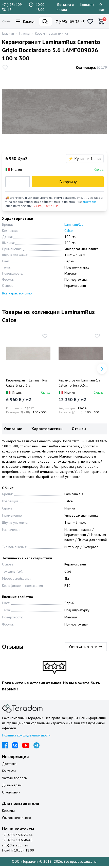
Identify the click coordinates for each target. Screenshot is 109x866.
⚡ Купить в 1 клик (84, 158)
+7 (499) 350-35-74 (17, 835)
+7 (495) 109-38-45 (69, 21)
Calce (68, 230)
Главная (8, 33)
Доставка (90, 202)
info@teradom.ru (15, 845)
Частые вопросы (14, 778)
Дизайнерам (12, 785)
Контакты (87, 4)
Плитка (24, 33)
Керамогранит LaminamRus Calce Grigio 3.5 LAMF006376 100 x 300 (27, 383)
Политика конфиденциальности (26, 735)
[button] (102, 369)
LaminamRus (73, 224)
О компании (11, 792)
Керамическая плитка (51, 33)
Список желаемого (16, 817)
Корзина (8, 810)
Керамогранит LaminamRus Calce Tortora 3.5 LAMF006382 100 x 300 (79, 383)
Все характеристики (17, 293)
